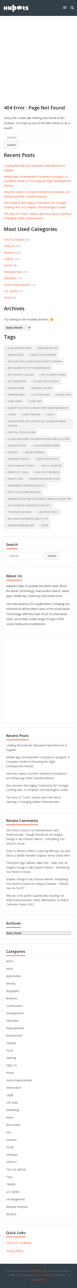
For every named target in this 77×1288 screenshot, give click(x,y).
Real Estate (13, 1125)
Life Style (12, 1102)
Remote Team (15, 478)
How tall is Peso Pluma (21, 432)
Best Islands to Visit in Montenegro (29, 367)
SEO (8, 1132)
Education (10, 278)
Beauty (10, 983)
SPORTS (11, 1162)
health (51, 414)
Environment (14, 1035)
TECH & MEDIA (14, 239)
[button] (65, 7)
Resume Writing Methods (44, 478)
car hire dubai (16, 387)
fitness (12, 414)
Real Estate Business (47, 472)
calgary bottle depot (46, 381)
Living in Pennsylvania (46, 445)
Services (11, 1140)
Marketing (12, 1110)
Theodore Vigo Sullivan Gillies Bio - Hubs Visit (35, 863)
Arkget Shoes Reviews (43, 354)
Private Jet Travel (18, 472)
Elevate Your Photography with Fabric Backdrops (38, 407)
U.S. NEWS (10, 291)
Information (13, 1087)
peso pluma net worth (21, 465)
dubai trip (35, 401)
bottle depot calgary (21, 374)
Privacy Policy (14, 1251)
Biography (12, 991)
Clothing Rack (41, 394)
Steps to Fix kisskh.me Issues (24, 492)
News (9, 1117)
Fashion (11, 1043)
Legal (9, 1095)
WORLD (11, 1214)
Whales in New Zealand (21, 525)
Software (12, 1155)
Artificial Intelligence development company (35, 361)
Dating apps (63, 394)
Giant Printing (31, 414)
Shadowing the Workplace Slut (26, 485)
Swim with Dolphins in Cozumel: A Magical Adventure (39, 498)
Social (7, 265)
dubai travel (15, 401)
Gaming (11, 1058)
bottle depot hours (53, 374)
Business (9, 252)
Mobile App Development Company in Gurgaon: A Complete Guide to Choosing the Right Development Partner (37, 181)
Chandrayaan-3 (17, 394)
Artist (9, 969)
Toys (9, 1177)
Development (14, 1013)
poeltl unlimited (51, 465)
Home (8, 297)
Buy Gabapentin (17, 381)
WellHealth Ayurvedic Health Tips (28, 518)
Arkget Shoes (16, 354)
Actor (9, 961)
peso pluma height (47, 458)
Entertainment (13, 272)
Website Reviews (17, 1207)
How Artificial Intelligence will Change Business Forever (37, 423)
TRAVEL (9, 259)
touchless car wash (20, 511)
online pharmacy (35, 452)
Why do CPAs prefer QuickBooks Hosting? (33, 896)
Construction (14, 1006)
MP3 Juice (13, 452)
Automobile (13, 976)
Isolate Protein (17, 445)
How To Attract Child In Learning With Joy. (33, 851)
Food (9, 1050)
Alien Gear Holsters (19, 348)
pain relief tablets (19, 458)
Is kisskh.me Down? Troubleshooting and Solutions (38, 438)
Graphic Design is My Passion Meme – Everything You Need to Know (35, 839)
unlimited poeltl (48, 511)
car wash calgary (41, 387)
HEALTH (9, 246)
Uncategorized (15, 1199)
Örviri (44, 525)
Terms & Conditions (19, 1243)
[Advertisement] (38, 56)
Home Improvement (17, 285)
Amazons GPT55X (47, 348)
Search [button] (11, 145)
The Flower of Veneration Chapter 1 (29, 505)
